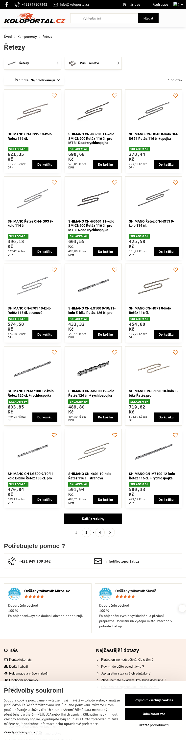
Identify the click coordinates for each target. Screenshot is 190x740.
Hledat (148, 18)
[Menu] (180, 18)
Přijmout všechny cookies (154, 700)
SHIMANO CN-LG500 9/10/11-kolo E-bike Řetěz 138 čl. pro (31, 476)
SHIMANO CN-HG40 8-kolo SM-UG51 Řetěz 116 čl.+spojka (153, 136)
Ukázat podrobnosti (154, 725)
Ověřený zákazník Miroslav (47, 590)
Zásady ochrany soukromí (23, 732)
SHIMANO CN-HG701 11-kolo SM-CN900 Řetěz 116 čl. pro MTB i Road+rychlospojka (91, 138)
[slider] (34, 596)
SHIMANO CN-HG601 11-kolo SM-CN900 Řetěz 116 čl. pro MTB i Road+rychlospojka (91, 225)
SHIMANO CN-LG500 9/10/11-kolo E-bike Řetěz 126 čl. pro (92, 310)
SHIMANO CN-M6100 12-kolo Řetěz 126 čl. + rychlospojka (91, 393)
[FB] (8, 4)
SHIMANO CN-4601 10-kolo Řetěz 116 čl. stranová (89, 476)
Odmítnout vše (154, 714)
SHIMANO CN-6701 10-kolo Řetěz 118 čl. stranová (29, 310)
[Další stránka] (110, 532)
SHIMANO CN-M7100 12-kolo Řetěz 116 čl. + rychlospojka (152, 476)
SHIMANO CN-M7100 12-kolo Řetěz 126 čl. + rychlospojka (31, 393)
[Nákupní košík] (168, 18)
